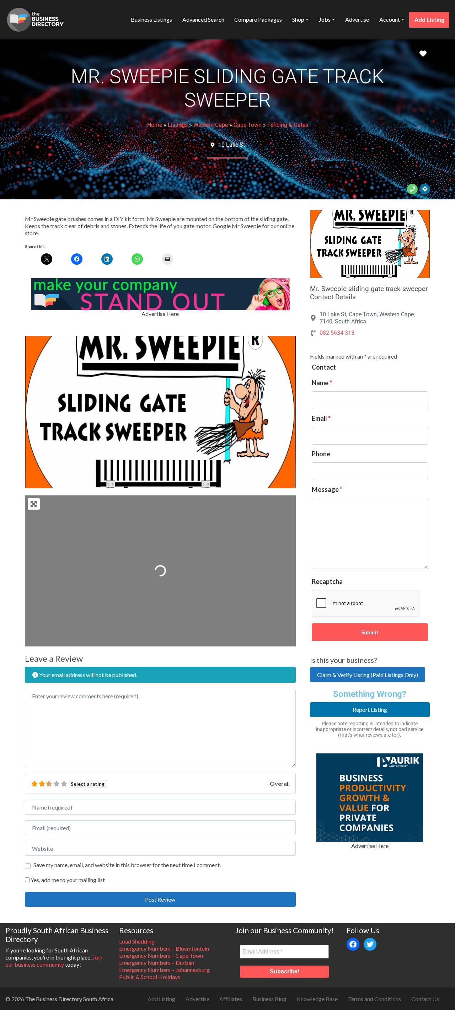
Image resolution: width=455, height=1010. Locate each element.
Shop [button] (298, 19)
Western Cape (210, 125)
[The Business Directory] (35, 18)
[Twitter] (370, 944)
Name (322, 382)
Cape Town (248, 125)
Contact (324, 367)
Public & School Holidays (149, 976)
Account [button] (389, 19)
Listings (178, 125)
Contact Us (425, 998)
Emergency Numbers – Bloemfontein (164, 948)
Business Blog (269, 998)
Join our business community (53, 961)
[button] (45, 412)
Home (154, 125)
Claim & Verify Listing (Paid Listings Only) (367, 674)
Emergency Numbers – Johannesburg (164, 969)
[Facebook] (353, 944)
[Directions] (424, 189)
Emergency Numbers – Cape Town (161, 955)
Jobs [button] (325, 19)
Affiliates (230, 998)
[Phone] (412, 189)
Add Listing (429, 19)
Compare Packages (258, 19)
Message (327, 489)
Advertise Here (160, 313)
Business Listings (151, 19)
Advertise (357, 19)
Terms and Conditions (374, 998)
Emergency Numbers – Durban (156, 962)
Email (321, 418)
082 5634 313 (337, 332)
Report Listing (370, 709)
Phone (321, 453)
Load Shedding (137, 941)
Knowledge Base (317, 998)
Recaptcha (327, 581)
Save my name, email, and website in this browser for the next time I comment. (127, 864)
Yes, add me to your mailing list (67, 879)
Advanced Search (203, 19)
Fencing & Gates (287, 125)
